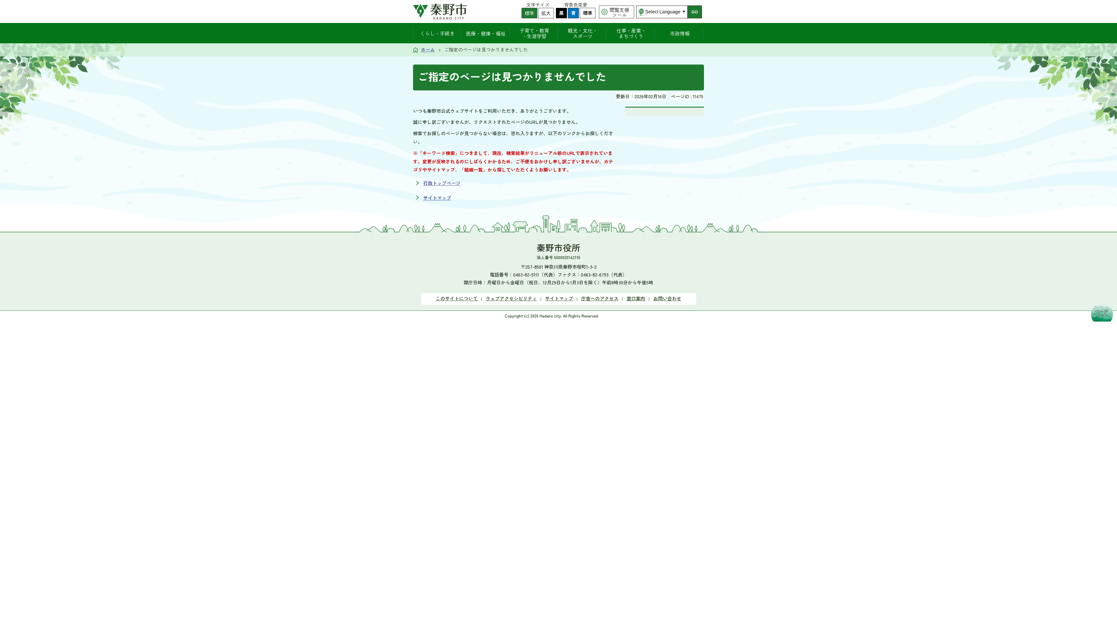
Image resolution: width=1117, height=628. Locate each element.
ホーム (428, 49)
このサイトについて (457, 298)
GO (694, 12)
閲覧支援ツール (619, 12)
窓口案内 (636, 298)
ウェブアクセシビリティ (511, 298)
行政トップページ (441, 182)
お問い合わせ (667, 298)
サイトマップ (437, 197)
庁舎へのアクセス (599, 298)
